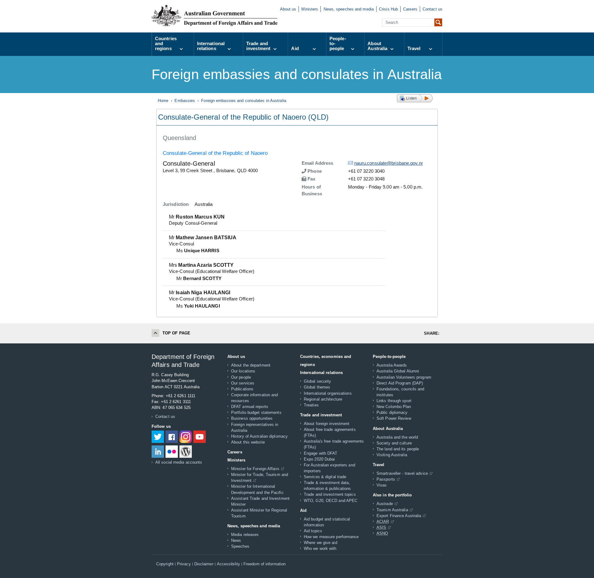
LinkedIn (158, 451)
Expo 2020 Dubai (319, 459)
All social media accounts (178, 462)
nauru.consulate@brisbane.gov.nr (388, 163)
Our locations (243, 371)
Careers (410, 9)
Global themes (317, 387)
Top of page (176, 333)
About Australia (377, 46)
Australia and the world (397, 437)
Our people (241, 377)
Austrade (385, 503)
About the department (250, 365)
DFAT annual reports (249, 406)
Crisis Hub (388, 9)
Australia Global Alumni (398, 371)
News (236, 540)
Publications (242, 389)
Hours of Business (312, 190)
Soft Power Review (394, 418)
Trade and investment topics (330, 494)
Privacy (184, 564)
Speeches (240, 546)
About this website (248, 442)
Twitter (158, 437)
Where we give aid (320, 542)
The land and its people (398, 449)
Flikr (172, 451)
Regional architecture (323, 399)
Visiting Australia (392, 455)
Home (163, 100)
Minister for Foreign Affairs (255, 468)
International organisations (328, 393)
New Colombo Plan (394, 406)
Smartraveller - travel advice (402, 473)
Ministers (309, 9)
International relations (211, 46)
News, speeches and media (349, 9)
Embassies (184, 100)
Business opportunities (252, 418)
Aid (295, 48)
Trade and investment (258, 46)
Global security (317, 381)
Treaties (311, 405)
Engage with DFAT (321, 453)
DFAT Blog (185, 451)
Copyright (165, 564)
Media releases (245, 534)
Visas (382, 485)
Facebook (172, 437)
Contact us (432, 9)
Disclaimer (203, 564)
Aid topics (313, 531)
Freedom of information (264, 564)
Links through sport (394, 400)
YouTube (199, 437)
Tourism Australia (392, 510)
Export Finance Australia (399, 515)
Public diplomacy (392, 412)
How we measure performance (331, 536)
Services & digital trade (325, 476)
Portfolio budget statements (256, 412)
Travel (414, 48)
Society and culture (394, 443)
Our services (242, 383)
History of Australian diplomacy (259, 436)
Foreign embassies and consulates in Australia (243, 100)
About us (288, 9)
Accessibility (228, 564)
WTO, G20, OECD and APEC (330, 500)
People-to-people (337, 43)
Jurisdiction (176, 204)
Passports (386, 479)
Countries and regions (166, 43)
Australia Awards (392, 365)
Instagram (185, 437)
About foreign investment (326, 423)
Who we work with (320, 548)
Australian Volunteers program (404, 377)
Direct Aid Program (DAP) (400, 383)
